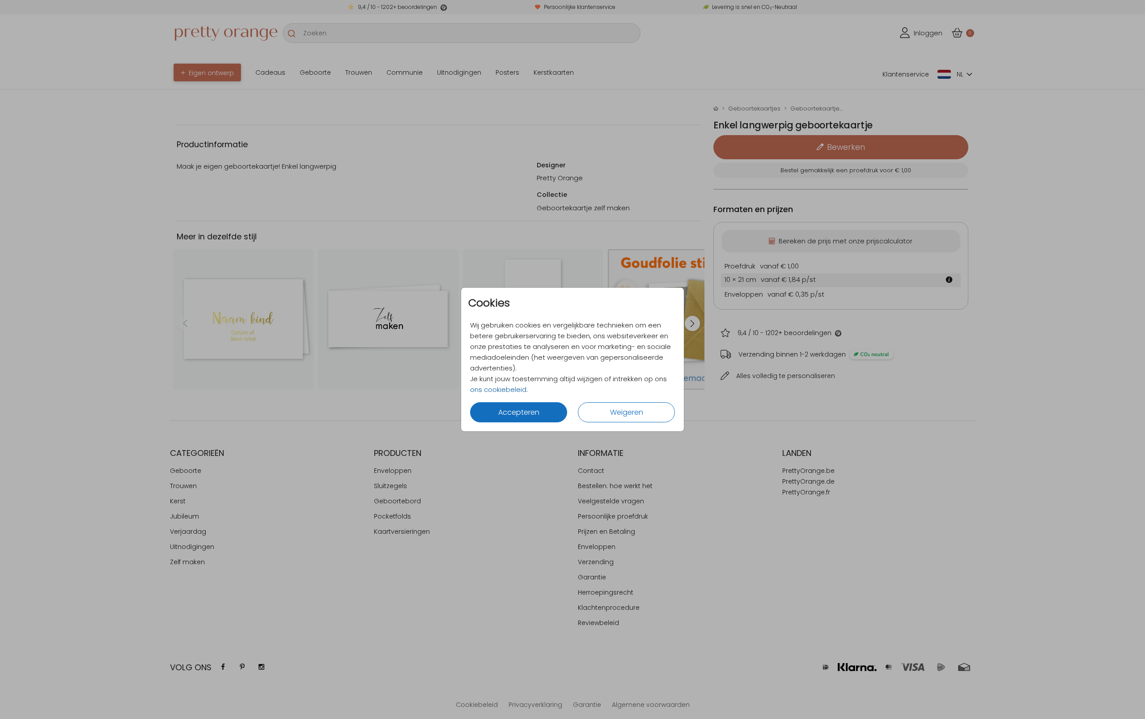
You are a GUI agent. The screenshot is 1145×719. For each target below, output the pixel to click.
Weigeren (626, 412)
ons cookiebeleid (498, 389)
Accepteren (518, 412)
